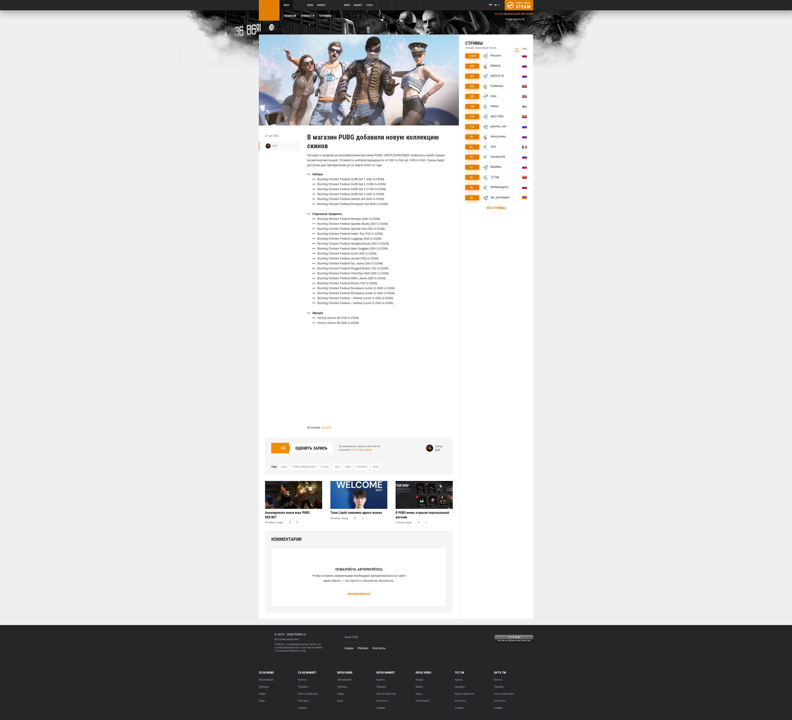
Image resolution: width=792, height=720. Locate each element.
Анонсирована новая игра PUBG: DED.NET (287, 515)
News (286, 5)
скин (336, 467)
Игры (262, 701)
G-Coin (325, 467)
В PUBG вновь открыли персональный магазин (422, 515)
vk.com (326, 427)
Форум (419, 680)
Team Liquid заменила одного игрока (356, 513)
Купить (302, 680)
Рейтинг (363, 648)
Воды (419, 694)
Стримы (325, 15)
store (375, 467)
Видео (419, 687)
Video (370, 5)
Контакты (379, 648)
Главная (290, 15)
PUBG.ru (279, 644)
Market (321, 5)
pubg (283, 467)
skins (347, 467)
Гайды (262, 694)
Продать (303, 687)
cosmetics (361, 467)
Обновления (266, 680)
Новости (308, 15)
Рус (525, 48)
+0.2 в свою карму (361, 450)
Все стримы (496, 208)
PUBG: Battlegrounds (303, 467)
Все (517, 48)
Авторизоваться (359, 594)
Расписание (422, 701)
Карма (349, 648)
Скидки (302, 708)
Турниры (264, 687)
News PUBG (351, 637)
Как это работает (308, 694)
